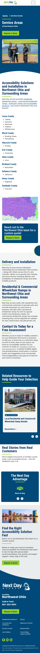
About (22, 619)
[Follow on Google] (10, 639)
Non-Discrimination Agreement (14, 650)
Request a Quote (10, 33)
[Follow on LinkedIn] (7, 639)
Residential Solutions (9, 619)
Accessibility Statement (28, 648)
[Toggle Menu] (33, 2)
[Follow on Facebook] (3, 639)
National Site (24, 628)
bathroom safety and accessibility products (19, 104)
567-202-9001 (9, 604)
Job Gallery (6, 632)
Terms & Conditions (7, 648)
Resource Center (26, 623)
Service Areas (7, 628)
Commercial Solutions (6, 624)
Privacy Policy (17, 648)
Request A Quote (10, 563)
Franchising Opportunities (25, 633)
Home (5, 16)
